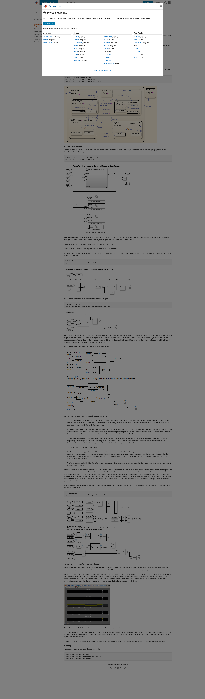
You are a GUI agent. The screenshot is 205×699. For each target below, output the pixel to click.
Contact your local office (102, 70)
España (75, 46)
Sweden (106, 49)
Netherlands (108, 37)
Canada (45, 40)
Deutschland (77, 43)
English (107, 57)
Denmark (76, 40)
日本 (135, 54)
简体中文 (139, 49)
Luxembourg (77, 60)
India (135, 40)
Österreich (107, 43)
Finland (75, 49)
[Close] (161, 6)
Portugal (106, 46)
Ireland (75, 54)
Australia (137, 37)
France (75, 51)
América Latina (48, 37)
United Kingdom (109, 63)
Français (108, 60)
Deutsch (108, 54)
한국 (135, 57)
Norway (106, 40)
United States (47, 43)
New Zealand (138, 43)
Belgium (76, 37)
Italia (75, 57)
